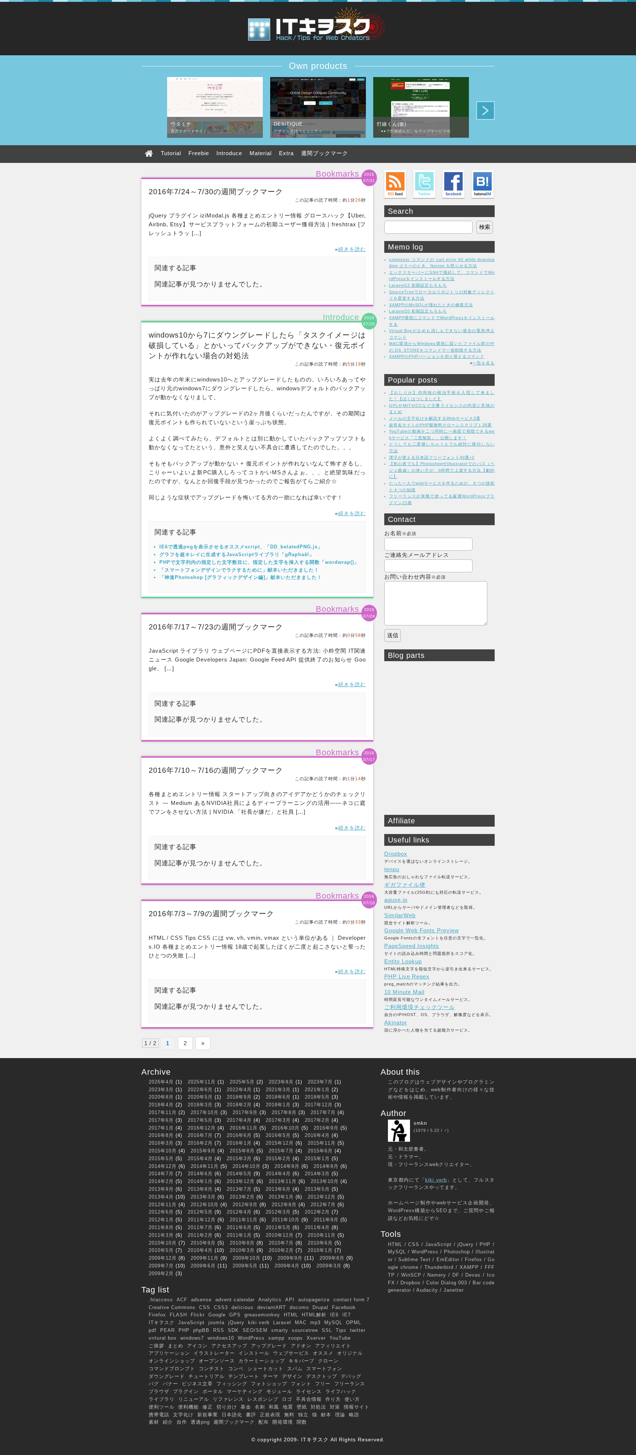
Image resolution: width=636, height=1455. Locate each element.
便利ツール (161, 1407)
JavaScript (191, 1322)
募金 (246, 1407)
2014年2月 (161, 1181)
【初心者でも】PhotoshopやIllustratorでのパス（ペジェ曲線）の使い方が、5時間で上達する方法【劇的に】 (442, 470)
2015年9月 (203, 1151)
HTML (291, 1315)
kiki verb (258, 1322)
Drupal (320, 1307)
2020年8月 (161, 1097)
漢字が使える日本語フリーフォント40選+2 (431, 457)
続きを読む (352, 249)
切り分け (226, 1407)
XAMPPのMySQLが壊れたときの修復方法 (431, 305)
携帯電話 (159, 1414)
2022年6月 (200, 1089)
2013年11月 (283, 1181)
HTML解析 (314, 1315)
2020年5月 (200, 1097)
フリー (323, 1383)
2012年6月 (161, 1212)
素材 (154, 1422)
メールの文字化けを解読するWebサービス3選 (434, 418)
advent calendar (235, 1299)
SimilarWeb (400, 915)
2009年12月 (163, 1258)
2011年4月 (317, 1227)
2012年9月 (245, 1204)
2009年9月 (290, 1258)
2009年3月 (329, 1266)
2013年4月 (161, 1197)
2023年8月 (281, 1082)
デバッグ (351, 1376)
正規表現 (270, 1414)
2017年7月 (323, 1112)
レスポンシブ (262, 1399)
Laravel (282, 1322)
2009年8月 (331, 1258)
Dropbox (395, 854)
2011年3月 (161, 1235)
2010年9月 (203, 1243)
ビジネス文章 (197, 1383)
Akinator (395, 1022)
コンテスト (212, 1368)
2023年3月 (161, 1089)
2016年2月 (200, 1143)
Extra (286, 153)
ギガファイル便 (404, 885)
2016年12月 (202, 1128)
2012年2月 (317, 1212)
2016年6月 (239, 1135)
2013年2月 (242, 1197)
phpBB (201, 1330)
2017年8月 (284, 1112)
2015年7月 (281, 1151)
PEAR (167, 1330)
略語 (354, 1414)
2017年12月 (319, 1104)
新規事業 (207, 1414)
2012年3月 (278, 1212)
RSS (218, 1330)
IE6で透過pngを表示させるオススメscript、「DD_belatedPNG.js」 (241, 546)
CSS (204, 1307)
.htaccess (161, 1299)
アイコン (197, 1345)
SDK (233, 1330)
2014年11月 (205, 1166)
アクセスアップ (229, 1345)
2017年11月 (163, 1112)
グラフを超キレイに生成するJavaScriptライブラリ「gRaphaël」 (236, 554)
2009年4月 (287, 1266)
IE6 (334, 1315)
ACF (182, 1299)
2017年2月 (317, 1120)
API (289, 1299)
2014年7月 (161, 1173)
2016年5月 (278, 1135)
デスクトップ (321, 1376)
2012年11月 (163, 1204)
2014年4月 (278, 1173)
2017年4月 (239, 1120)
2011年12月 (202, 1219)
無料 (289, 1414)
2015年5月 (161, 1158)
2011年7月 (200, 1227)
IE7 (346, 1315)
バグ (154, 1383)
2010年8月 (242, 1243)
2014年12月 (163, 1166)
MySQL (333, 1322)
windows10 (221, 1338)
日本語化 (232, 1414)
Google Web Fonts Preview (421, 930)
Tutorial (171, 153)
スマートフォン (324, 1368)
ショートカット (265, 1368)
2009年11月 (205, 1258)
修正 (207, 1407)
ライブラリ (161, 1399)
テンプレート (243, 1376)
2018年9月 (239, 1097)
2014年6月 (200, 1173)
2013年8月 (200, 1189)
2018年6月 (278, 1097)
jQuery (236, 1322)
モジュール (279, 1391)
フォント (301, 1383)
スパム (295, 1368)
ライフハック (340, 1391)
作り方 (333, 1399)
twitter (357, 1330)
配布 (263, 1422)
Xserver (316, 1338)
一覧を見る (484, 363)
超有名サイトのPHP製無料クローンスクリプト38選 (440, 425)
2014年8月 (326, 1166)
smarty (279, 1330)
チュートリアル (206, 1376)
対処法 (318, 1407)
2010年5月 (161, 1250)
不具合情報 (309, 1399)
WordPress (251, 1338)
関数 (302, 1422)
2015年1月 (317, 1158)
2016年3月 (161, 1143)
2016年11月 (244, 1128)
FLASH (178, 1315)
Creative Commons (172, 1307)
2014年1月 (200, 1181)
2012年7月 (323, 1204)
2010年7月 (281, 1243)
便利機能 (188, 1407)
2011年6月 (239, 1227)
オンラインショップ (172, 1361)
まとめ (175, 1345)
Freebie (198, 153)
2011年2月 (200, 1235)
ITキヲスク (161, 1322)
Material (261, 153)
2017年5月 (200, 1120)
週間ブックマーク (324, 153)
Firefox (157, 1315)
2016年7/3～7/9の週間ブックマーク (211, 914)
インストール (254, 1353)
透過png (200, 1422)
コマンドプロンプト (172, 1368)
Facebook (344, 1307)
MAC (301, 1322)
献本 (326, 1414)
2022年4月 (239, 1089)
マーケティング (245, 1391)
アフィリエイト (333, 1345)
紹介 (168, 1422)
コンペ (236, 1368)
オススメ (323, 1353)
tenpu (391, 869)
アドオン (301, 1345)
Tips (341, 1330)
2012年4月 (239, 1212)
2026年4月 (161, 1082)
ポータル (212, 1391)
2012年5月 (200, 1212)
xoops (295, 1338)
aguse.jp (395, 900)
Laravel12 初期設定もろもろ (418, 285)
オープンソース (217, 1361)
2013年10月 (325, 1181)
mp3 (315, 1322)
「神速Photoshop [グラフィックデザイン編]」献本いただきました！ (240, 577)
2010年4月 (200, 1250)
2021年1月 (317, 1089)
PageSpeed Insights (411, 946)
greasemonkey (262, 1315)
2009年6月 (203, 1266)
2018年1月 (278, 1104)
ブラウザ (159, 1391)
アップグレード (269, 1345)
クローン (328, 1361)
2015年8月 (242, 1151)
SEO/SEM (255, 1330)
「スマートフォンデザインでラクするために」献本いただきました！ (239, 570)
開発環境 (282, 1422)
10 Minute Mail (404, 992)
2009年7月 (161, 1266)
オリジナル (350, 1353)
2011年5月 (278, 1227)
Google (217, 1315)
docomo (299, 1307)
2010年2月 (281, 1250)
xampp (276, 1338)
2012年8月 (284, 1204)
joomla (216, 1322)
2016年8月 (161, 1135)
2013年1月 (281, 1197)
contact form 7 (351, 1299)
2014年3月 (317, 1173)
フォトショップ (269, 1383)
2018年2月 (239, 1104)
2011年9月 (326, 1219)
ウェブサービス (291, 1353)
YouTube (340, 1338)
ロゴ (287, 1399)
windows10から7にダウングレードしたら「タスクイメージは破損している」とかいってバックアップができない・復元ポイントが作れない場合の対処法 (257, 345)
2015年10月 (163, 1151)
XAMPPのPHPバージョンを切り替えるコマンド (436, 356)
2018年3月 (200, 1104)
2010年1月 (320, 1250)
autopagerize (314, 1299)
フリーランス (349, 1383)
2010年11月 (322, 1235)
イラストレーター (214, 1353)
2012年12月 (322, 1197)
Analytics (270, 1299)
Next (485, 110)
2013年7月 (239, 1189)
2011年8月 (161, 1227)
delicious (243, 1307)
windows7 (192, 1338)
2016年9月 (326, 1128)
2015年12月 (280, 1143)
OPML (353, 1322)
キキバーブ (301, 1361)
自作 (182, 1422)
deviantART (271, 1307)
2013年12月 (241, 1181)
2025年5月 (242, 1082)
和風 (274, 1407)
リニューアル (193, 1399)
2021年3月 (278, 1089)
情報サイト (357, 1407)
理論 (340, 1414)
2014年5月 (239, 1173)
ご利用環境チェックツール (419, 1007)
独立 (303, 1414)
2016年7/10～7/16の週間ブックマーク (216, 770)
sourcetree (305, 1330)
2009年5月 (245, 1266)
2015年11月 (322, 1143)
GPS (235, 1315)
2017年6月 (161, 1120)
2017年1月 (161, 1128)
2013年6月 (278, 1189)
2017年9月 (245, 1112)
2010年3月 (242, 1250)
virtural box (163, 1338)
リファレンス (228, 1399)
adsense (201, 1299)
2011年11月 (244, 1219)
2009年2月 (161, 1273)
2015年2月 (278, 1158)
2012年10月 (205, 1204)
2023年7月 (320, 1082)
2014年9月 (287, 1166)
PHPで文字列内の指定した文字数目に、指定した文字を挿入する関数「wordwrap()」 (259, 562)
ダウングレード (167, 1376)
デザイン (292, 1376)
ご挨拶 (156, 1345)
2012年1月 (161, 1219)
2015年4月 (200, 1158)
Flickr (198, 1315)
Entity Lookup (403, 961)
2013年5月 (317, 1189)
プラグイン (186, 1391)
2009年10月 (247, 1258)
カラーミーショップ (262, 1361)
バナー (170, 1383)
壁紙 (302, 1407)
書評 (251, 1414)
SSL (327, 1330)
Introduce (229, 153)
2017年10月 (205, 1112)
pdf (152, 1330)
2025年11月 (202, 1082)
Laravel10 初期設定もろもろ (418, 311)
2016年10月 (286, 1128)
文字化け (183, 1414)
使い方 (352, 1399)
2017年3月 (278, 1120)
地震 (288, 1407)
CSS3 (221, 1307)
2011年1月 (239, 1235)
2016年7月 (200, 1135)
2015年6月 (320, 1151)
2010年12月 (280, 1235)
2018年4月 (161, 1104)
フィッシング (231, 1383)
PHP (184, 1330)
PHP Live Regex (407, 976)
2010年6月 (320, 1243)
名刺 (260, 1407)
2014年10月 (247, 1166)
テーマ (270, 1376)
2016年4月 (317, 1135)
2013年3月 (203, 1197)
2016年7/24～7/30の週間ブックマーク (216, 192)
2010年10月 (163, 1243)
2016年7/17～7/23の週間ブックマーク (216, 627)
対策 (335, 1407)
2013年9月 (161, 1189)
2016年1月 (239, 1143)
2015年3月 (239, 1158)
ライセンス (309, 1391)
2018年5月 (317, 1097)
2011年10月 (286, 1219)
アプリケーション (169, 1353)
